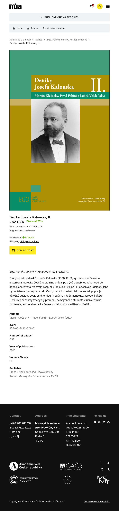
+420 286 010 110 (20, 423)
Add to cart (25, 250)
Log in (19, 28)
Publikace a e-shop (20, 39)
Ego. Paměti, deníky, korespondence (67, 39)
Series (38, 39)
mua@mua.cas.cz (20, 427)
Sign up (34, 28)
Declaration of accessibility (97, 501)
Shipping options (29, 241)
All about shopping (56, 28)
